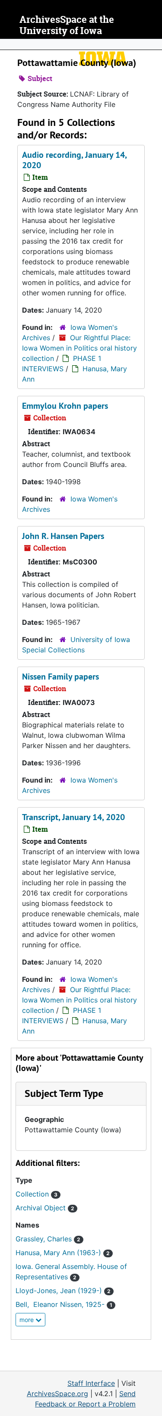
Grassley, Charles (48, 1238)
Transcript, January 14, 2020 (73, 817)
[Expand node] (153, 44)
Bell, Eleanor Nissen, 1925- (64, 1304)
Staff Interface (91, 1383)
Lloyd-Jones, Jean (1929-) (63, 1290)
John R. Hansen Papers (63, 536)
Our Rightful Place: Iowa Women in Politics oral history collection (79, 348)
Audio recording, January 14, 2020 (74, 160)
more (27, 1319)
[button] (64, 1093)
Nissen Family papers (60, 676)
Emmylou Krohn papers (65, 405)
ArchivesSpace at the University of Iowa (66, 25)
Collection (36, 1194)
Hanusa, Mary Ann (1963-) (63, 1252)
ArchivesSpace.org (57, 1393)
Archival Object (45, 1207)
